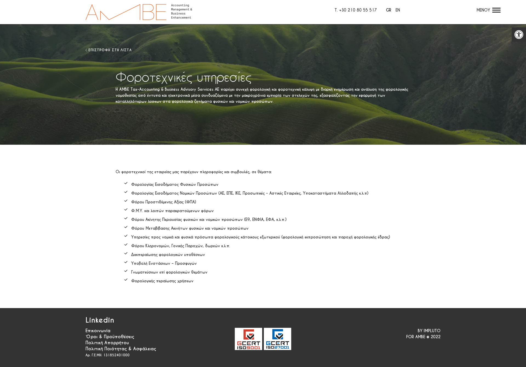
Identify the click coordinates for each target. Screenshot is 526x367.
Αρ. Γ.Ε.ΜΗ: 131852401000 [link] (107, 355)
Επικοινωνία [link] (97, 331)
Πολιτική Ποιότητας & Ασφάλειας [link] (120, 349)
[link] (519, 34)
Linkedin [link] (99, 320)
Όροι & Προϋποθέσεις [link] (109, 337)
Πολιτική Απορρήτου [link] (107, 343)
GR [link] (388, 10)
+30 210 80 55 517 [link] (358, 10)
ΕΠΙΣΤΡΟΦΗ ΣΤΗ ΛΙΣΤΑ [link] (110, 50)
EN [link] (398, 10)
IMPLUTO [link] (432, 330)
